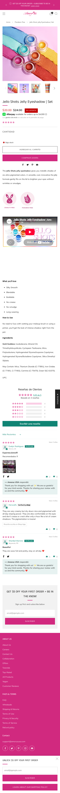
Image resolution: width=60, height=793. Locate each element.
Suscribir (30, 778)
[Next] (54, 5)
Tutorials (6, 668)
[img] (9, 442)
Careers (6, 649)
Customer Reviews (11, 686)
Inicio (8, 22)
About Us (7, 645)
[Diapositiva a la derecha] (54, 88)
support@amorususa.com (14, 741)
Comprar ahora (30, 158)
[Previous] (6, 5)
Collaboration (8, 658)
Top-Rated (7, 672)
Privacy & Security (10, 718)
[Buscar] (56, 13)
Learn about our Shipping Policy (30, 787)
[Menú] (4, 13)
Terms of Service (10, 723)
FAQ (4, 700)
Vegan (5, 681)
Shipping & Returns (11, 709)
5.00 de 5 (37, 395)
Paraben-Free (20, 22)
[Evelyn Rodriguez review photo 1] (9, 466)
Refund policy (8, 727)
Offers (5, 663)
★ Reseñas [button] (58, 399)
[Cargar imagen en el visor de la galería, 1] (12, 88)
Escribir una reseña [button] (30, 423)
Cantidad (9, 131)
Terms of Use (8, 714)
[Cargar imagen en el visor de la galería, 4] (47, 88)
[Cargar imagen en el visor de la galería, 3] (36, 88)
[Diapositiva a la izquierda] (6, 88)
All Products (8, 677)
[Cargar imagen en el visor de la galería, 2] (24, 88)
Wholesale (7, 704)
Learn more (35, 6)
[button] (9, 122)
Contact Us (7, 654)
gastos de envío (11, 117)
